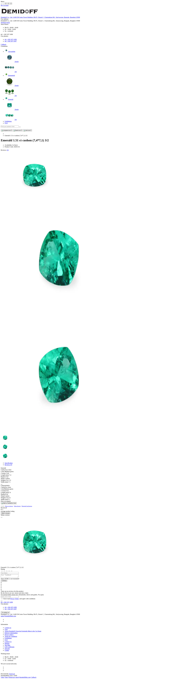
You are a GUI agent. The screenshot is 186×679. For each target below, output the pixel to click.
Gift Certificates (9, 647)
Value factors (17, 506)
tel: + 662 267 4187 (11, 41)
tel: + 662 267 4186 (11, 39)
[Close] (1, 517)
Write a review (5, 513)
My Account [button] (4, 5)
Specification (9, 463)
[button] (40, 17)
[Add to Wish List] (1, 484)
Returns (7, 643)
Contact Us (8, 641)
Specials (7, 648)
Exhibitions (8, 121)
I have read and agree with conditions (19, 599)
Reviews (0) (8, 465)
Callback (3, 44)
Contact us (8, 627)
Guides (7, 650)
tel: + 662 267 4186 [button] (7, 602)
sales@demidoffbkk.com (8, 616)
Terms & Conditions (11, 636)
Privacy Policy (14, 599)
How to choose (9, 506)
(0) (8, 150)
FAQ (6, 123)
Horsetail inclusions (27, 506)
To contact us (5, 612)
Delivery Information (11, 633)
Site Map (7, 645)
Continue (4, 580)
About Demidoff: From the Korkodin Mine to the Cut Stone (23, 631)
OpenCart (12, 674)
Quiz (6, 629)
